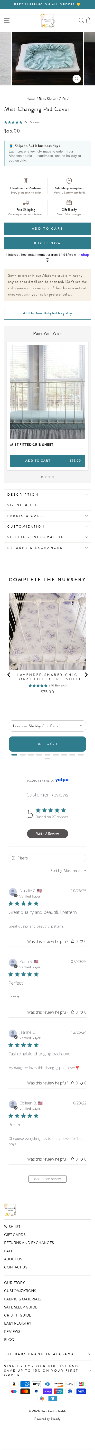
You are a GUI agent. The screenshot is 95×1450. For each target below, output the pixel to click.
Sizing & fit (22, 505)
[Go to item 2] (46, 477)
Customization (26, 526)
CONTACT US (15, 1267)
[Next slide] (86, 675)
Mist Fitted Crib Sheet (31, 444)
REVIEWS (12, 1331)
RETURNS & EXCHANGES (35, 547)
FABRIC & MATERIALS (22, 1299)
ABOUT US (13, 1259)
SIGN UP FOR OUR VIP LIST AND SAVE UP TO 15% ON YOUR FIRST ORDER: (41, 1371)
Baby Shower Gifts (52, 99)
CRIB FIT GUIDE (17, 1315)
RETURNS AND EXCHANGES (29, 1243)
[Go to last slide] (9, 675)
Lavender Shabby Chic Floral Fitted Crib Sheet (48, 677)
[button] (72, 941)
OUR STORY (14, 1283)
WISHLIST (12, 1226)
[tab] (14, 755)
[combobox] (68, 870)
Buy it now (47, 243)
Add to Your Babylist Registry (47, 313)
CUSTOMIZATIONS (20, 1291)
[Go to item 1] (42, 477)
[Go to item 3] (49, 477)
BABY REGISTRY (17, 1323)
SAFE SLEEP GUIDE (21, 1307)
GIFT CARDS (15, 1234)
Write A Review (47, 833)
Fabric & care (25, 515)
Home (31, 99)
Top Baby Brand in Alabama (39, 1354)
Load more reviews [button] (47, 1178)
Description (23, 494)
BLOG (9, 1339)
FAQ (8, 1251)
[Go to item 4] (53, 477)
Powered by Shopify (47, 1419)
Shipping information (36, 537)
